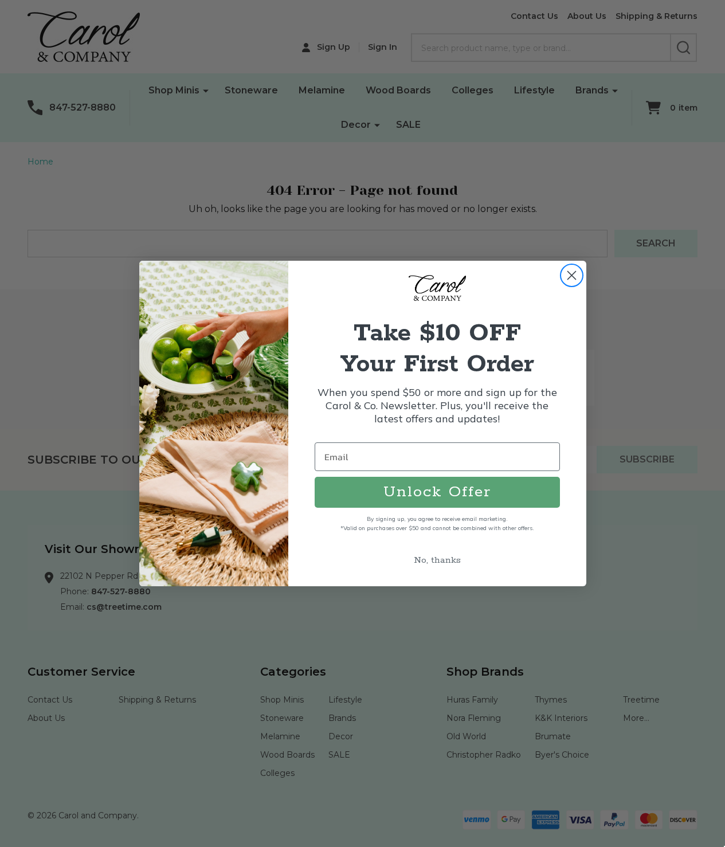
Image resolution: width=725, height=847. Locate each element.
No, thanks (437, 560)
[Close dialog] (572, 275)
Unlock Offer (437, 492)
